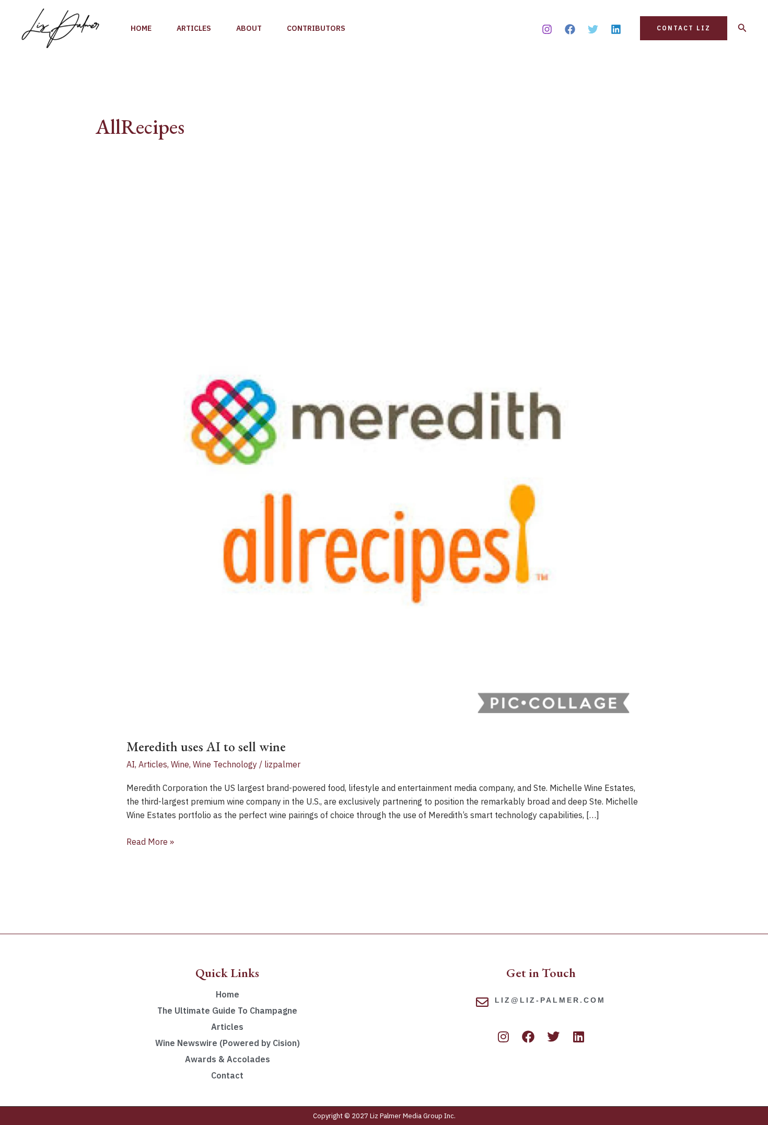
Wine (180, 764)
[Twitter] (593, 29)
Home (141, 28)
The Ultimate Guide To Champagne (227, 1010)
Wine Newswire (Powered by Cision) (227, 1043)
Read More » (150, 841)
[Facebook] (570, 29)
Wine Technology (225, 764)
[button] (683, 28)
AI (130, 764)
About (249, 28)
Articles (194, 28)
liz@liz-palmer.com (550, 1000)
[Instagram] (547, 29)
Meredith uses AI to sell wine (206, 746)
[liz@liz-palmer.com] (482, 1002)
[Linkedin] (616, 29)
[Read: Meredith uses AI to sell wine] (384, 467)
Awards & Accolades (227, 1059)
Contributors (316, 28)
